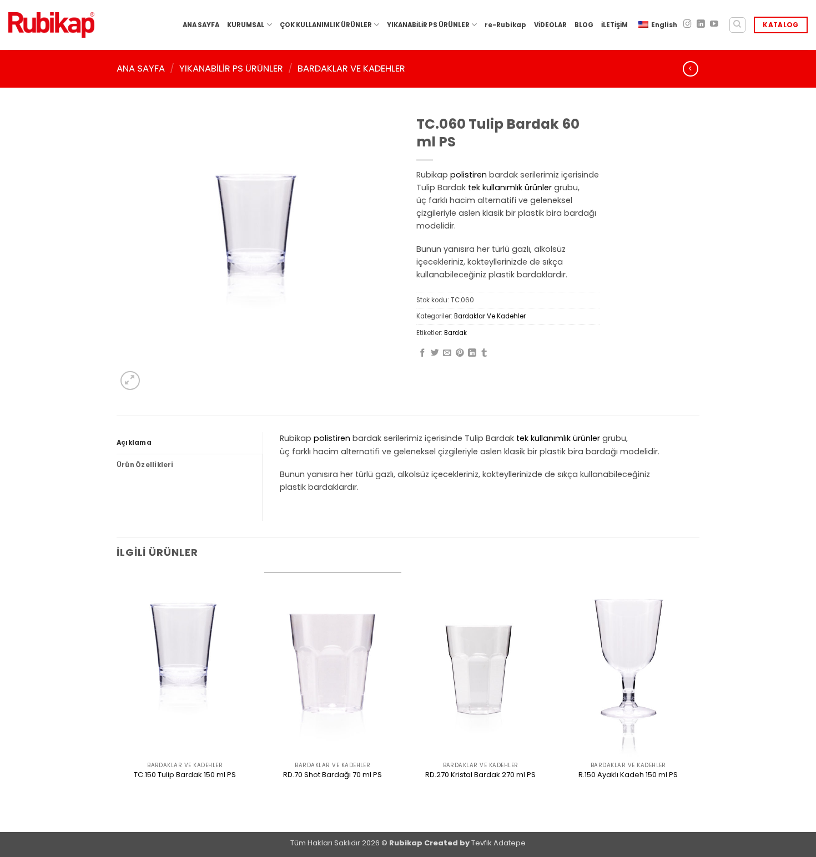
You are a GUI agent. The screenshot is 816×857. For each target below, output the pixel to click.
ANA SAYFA (201, 25)
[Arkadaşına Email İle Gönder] (447, 353)
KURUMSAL (245, 25)
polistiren (468, 174)
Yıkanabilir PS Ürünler (231, 68)
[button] (130, 381)
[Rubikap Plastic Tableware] (51, 25)
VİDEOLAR (550, 25)
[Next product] (690, 69)
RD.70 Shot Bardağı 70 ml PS (332, 775)
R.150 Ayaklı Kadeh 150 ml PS (628, 775)
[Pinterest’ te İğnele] (460, 353)
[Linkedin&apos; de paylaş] (472, 353)
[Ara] (737, 25)
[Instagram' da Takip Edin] (687, 24)
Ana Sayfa (141, 68)
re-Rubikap (505, 25)
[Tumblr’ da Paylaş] (484, 353)
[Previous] (117, 701)
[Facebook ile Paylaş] (423, 353)
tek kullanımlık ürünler (510, 187)
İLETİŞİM (614, 25)
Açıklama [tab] (134, 442)
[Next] (696, 701)
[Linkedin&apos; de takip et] (701, 24)
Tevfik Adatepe (498, 843)
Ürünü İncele (185, 794)
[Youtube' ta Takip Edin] (714, 24)
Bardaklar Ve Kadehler (351, 68)
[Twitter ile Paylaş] (435, 353)
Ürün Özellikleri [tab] (145, 464)
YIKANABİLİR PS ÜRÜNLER (428, 25)
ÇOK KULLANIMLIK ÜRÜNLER (326, 25)
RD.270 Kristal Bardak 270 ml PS (480, 775)
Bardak (455, 332)
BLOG (584, 25)
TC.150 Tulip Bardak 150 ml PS (185, 775)
